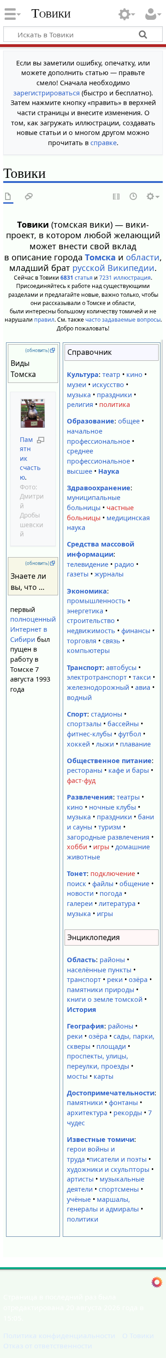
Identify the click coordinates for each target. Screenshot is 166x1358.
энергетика (85, 610)
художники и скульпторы (108, 1169)
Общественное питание (109, 760)
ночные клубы (112, 807)
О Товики (138, 1335)
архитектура (87, 1112)
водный (79, 697)
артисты (80, 1179)
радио (124, 564)
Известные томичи (100, 1139)
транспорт (84, 979)
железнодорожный (98, 687)
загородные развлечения (108, 837)
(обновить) (37, 350)
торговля (81, 640)
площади (111, 1046)
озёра (138, 979)
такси (142, 677)
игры (101, 846)
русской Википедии (113, 267)
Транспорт (84, 667)
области (143, 257)
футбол (129, 733)
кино (134, 374)
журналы (109, 574)
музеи (76, 384)
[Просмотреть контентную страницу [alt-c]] (8, 197)
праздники (114, 394)
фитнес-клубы (89, 733)
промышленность (96, 600)
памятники (85, 1102)
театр (111, 374)
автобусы (121, 667)
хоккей (78, 744)
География (85, 1026)
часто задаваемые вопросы (122, 319)
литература (117, 903)
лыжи (105, 744)
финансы (135, 630)
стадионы (106, 714)
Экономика (87, 591)
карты (103, 1076)
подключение (112, 873)
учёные (79, 1199)
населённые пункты (99, 969)
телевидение (87, 564)
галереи (80, 903)
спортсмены (119, 1189)
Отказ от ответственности (47, 1345)
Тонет (77, 873)
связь (111, 640)
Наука (108, 471)
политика (114, 404)
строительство (91, 620)
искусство (108, 384)
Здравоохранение (98, 487)
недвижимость (91, 630)
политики (82, 1219)
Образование (90, 421)
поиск (76, 883)
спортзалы (84, 723)
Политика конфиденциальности (59, 1335)
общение (134, 883)
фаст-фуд (81, 780)
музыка (79, 394)
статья (76, 278)
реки (115, 979)
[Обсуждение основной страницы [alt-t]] (29, 197)
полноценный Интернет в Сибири (33, 629)
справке (103, 142)
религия (80, 404)
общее (129, 421)
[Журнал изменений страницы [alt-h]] (134, 197)
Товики (51, 13)
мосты (77, 1076)
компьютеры (88, 650)
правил (44, 319)
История (81, 1009)
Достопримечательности (110, 1092)
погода (111, 893)
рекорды (127, 1112)
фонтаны (123, 1102)
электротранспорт (97, 677)
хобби (77, 846)
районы (112, 959)
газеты (78, 574)
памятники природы (100, 989)
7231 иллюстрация (125, 278)
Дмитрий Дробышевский (32, 515)
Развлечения (90, 797)
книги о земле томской (104, 999)
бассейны (123, 723)
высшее (79, 471)
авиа (142, 687)
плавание (135, 744)
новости (80, 893)
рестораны (84, 770)
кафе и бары (128, 770)
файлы (102, 883)
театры (128, 797)
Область (81, 959)
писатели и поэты (118, 1159)
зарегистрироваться (46, 92)
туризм (109, 827)
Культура (83, 374)
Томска (100, 257)
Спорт (77, 714)
